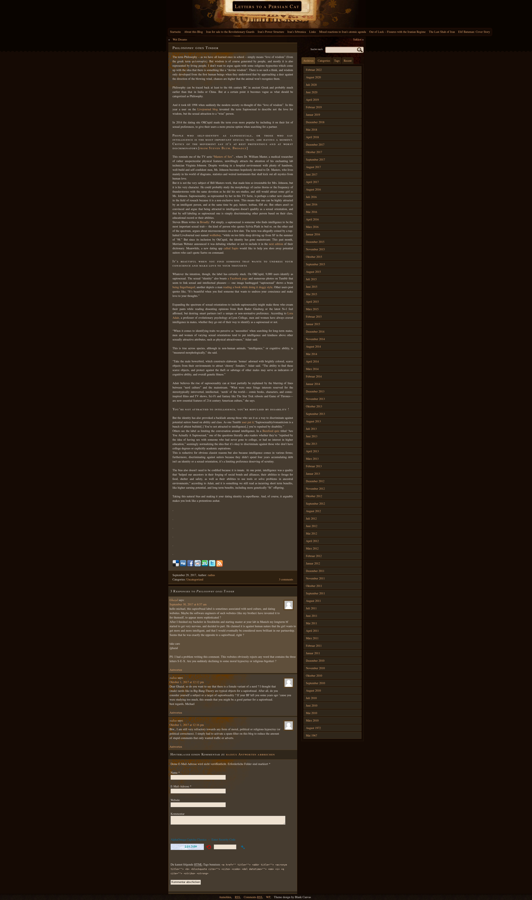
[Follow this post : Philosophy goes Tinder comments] (219, 566)
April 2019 (312, 100)
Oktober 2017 (314, 152)
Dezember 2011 (315, 571)
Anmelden (225, 897)
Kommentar (178, 814)
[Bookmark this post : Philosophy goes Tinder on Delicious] (175, 566)
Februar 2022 (314, 70)
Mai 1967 (311, 735)
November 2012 (315, 489)
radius (211, 575)
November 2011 (315, 578)
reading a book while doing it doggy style (247, 287)
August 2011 (313, 601)
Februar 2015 (314, 316)
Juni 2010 (311, 705)
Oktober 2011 (314, 586)
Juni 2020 (311, 92)
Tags (337, 61)
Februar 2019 (314, 107)
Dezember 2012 (315, 481)
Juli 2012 (311, 518)
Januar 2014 (313, 384)
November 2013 (315, 399)
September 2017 (315, 159)
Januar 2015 (313, 324)
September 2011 (315, 593)
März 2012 (312, 548)
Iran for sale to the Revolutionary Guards (230, 32)
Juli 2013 (311, 429)
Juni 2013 (311, 436)
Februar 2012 (314, 556)
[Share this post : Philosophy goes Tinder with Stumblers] (205, 566)
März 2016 (312, 227)
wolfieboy (215, 235)
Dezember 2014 (315, 331)
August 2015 (313, 272)
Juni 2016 (311, 204)
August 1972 (313, 728)
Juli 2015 (311, 279)
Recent (348, 61)
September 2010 (315, 683)
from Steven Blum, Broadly (223, 148)
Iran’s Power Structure (271, 32)
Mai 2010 (311, 713)
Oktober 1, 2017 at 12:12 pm (187, 682)
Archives (308, 61)
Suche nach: (316, 49)
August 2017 (313, 167)
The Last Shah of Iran (442, 32)
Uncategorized (194, 579)
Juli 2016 (311, 197)
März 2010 (312, 720)
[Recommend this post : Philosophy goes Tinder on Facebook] (190, 566)
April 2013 (312, 451)
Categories (324, 61)
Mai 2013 (311, 444)
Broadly (204, 222)
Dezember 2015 (315, 242)
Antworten (176, 670)
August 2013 (313, 421)
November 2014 (315, 339)
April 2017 (312, 182)
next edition (276, 244)
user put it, (248, 422)
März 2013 (312, 459)
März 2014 (312, 369)
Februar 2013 (314, 466)
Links (312, 32)
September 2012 (315, 503)
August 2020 (313, 77)
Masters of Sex (223, 157)
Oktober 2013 (314, 406)
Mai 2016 (311, 212)
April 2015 (312, 302)
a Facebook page (238, 278)
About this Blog (193, 32)
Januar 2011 (313, 653)
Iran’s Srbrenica (296, 32)
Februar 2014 (314, 376)
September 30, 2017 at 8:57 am (188, 604)
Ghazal (174, 600)
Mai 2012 (311, 533)
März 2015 (312, 309)
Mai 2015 (311, 294)
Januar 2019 (313, 115)
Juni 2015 (311, 287)
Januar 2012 (313, 563)
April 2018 (312, 137)
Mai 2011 (311, 623)
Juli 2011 (311, 608)
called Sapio (230, 248)
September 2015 (315, 264)
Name (175, 773)
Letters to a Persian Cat (267, 6)
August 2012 (313, 511)
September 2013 (315, 414)
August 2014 (313, 346)
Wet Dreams (180, 39)
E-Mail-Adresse (181, 786)
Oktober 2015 (314, 257)
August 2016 (313, 189)
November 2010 (315, 668)
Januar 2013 (313, 474)
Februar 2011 (314, 646)
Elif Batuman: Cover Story (474, 32)
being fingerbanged (183, 287)
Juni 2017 (311, 174)
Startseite (175, 32)
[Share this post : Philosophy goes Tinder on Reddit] (197, 566)
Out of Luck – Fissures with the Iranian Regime (397, 32)
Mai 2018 (311, 130)
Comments (253, 897)
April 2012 (312, 541)
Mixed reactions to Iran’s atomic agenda (342, 32)
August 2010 (313, 690)
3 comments (286, 579)
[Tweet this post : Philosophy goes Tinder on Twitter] (212, 566)
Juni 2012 (311, 526)
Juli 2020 (311, 85)
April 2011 (312, 631)
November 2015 (315, 249)
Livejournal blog (207, 109)
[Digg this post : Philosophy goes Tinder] (183, 566)
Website (175, 800)
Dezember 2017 (315, 144)
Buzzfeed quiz (270, 431)
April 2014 (312, 361)
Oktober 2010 (314, 675)
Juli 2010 (311, 698)
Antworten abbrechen (256, 754)
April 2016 (312, 219)
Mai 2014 (311, 354)
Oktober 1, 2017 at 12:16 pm (187, 725)
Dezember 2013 (315, 391)
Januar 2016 (313, 234)
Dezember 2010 (315, 661)
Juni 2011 (311, 616)
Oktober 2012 (314, 496)
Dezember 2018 (315, 122)
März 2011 (312, 638)
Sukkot (357, 39)
